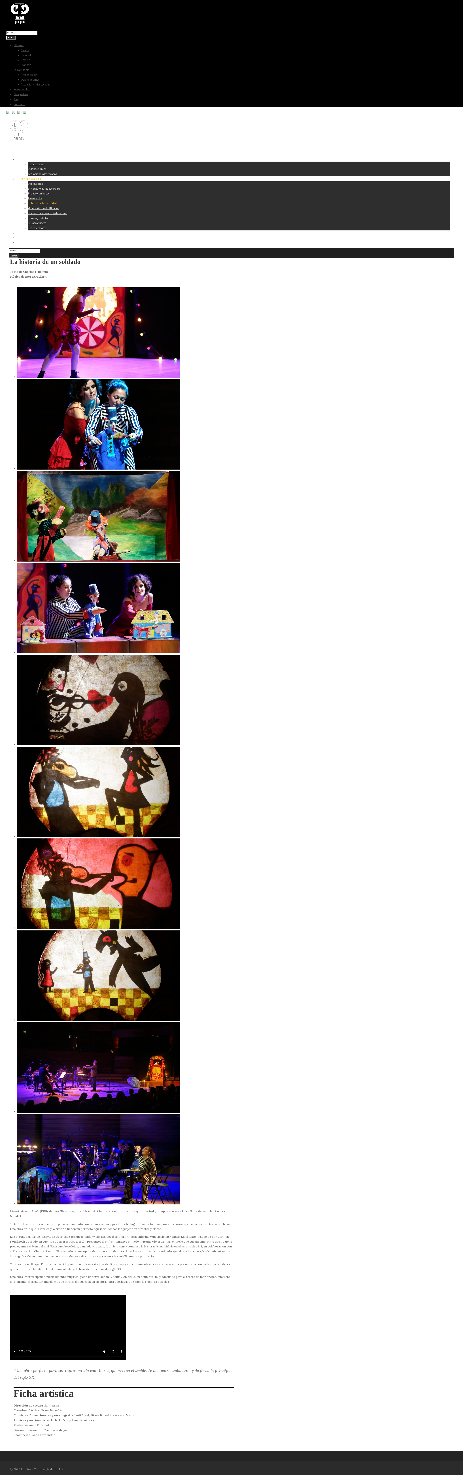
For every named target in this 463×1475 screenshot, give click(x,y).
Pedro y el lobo (37, 228)
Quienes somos (30, 79)
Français (26, 65)
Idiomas (19, 45)
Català (25, 50)
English (25, 60)
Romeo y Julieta (38, 218)
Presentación (29, 74)
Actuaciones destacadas (35, 84)
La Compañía (29, 159)
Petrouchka (35, 198)
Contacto (19, 104)
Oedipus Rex (35, 183)
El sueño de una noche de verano (47, 213)
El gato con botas (39, 193)
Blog (17, 99)
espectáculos (22, 89)
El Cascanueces (37, 223)
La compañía (21, 70)
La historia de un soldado (43, 203)
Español (26, 55)
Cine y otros (21, 94)
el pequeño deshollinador (43, 208)
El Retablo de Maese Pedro (44, 188)
